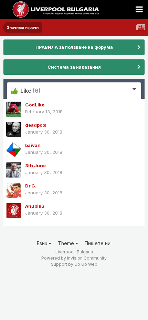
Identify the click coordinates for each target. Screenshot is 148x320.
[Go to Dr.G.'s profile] (13, 190)
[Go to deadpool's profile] (13, 129)
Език (43, 243)
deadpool (35, 125)
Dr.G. (30, 185)
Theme (66, 243)
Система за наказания (74, 67)
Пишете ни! (98, 243)
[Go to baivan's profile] (13, 149)
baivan (33, 145)
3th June (35, 165)
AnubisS (34, 206)
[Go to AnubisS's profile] (13, 210)
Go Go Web (85, 264)
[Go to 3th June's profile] (13, 170)
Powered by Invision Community (74, 258)
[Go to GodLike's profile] (13, 109)
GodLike (34, 104)
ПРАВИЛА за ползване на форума (74, 47)
